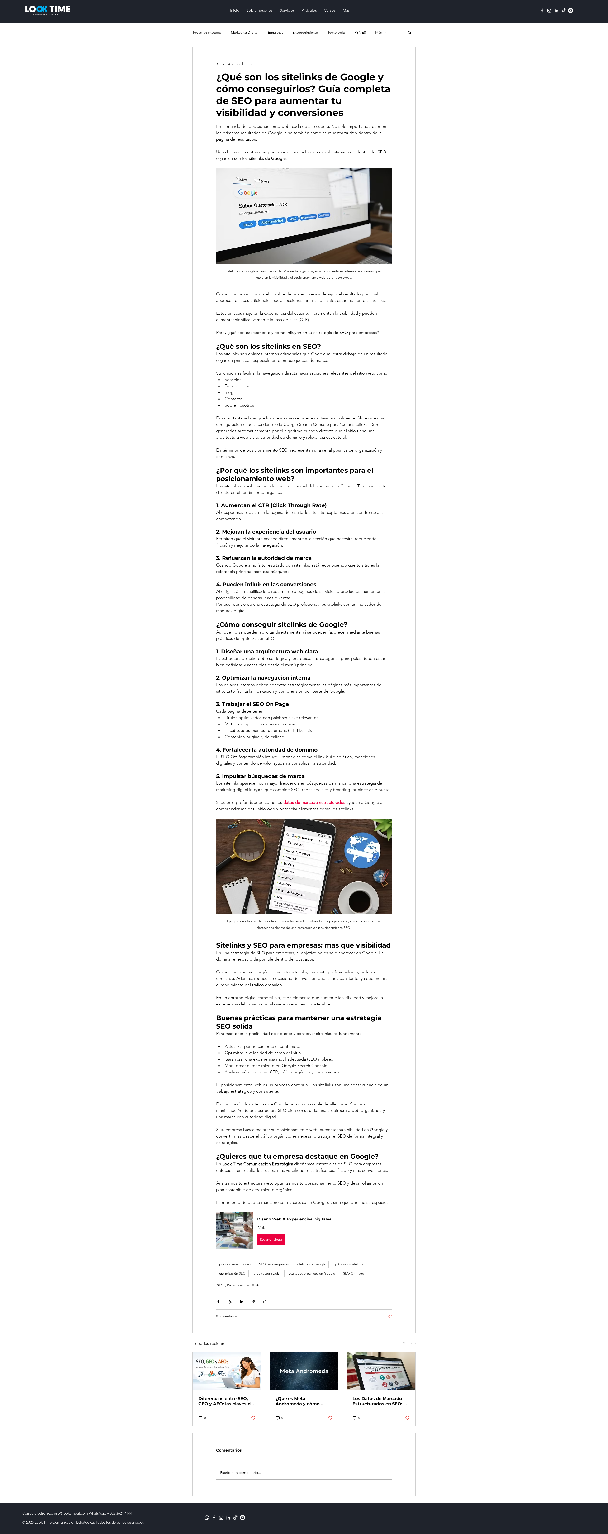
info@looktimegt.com (71, 1513)
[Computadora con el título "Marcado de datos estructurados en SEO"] (381, 1371)
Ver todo (409, 1343)
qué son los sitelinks (348, 1264)
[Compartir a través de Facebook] (218, 1301)
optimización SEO (232, 1273)
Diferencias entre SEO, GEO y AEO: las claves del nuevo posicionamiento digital (226, 1401)
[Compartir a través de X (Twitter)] (230, 1301)
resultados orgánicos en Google (311, 1273)
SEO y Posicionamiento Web (238, 1285)
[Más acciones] (389, 64)
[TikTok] (563, 10)
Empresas (275, 32)
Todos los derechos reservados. (120, 1522)
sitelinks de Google (311, 1264)
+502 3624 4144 (119, 1513)
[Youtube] (570, 10)
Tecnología (336, 32)
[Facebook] (542, 10)
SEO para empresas (274, 1264)
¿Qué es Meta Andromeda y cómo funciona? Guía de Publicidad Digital (298, 1401)
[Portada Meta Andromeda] (304, 1371)
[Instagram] (549, 10)
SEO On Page (353, 1273)
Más (378, 32)
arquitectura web (266, 1273)
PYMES (360, 32)
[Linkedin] (556, 10)
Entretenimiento (305, 32)
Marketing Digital (244, 32)
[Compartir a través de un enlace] (253, 1301)
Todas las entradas (206, 32)
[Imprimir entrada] (265, 1301)
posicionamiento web (235, 1264)
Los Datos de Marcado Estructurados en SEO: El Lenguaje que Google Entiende (380, 1401)
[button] (409, 32)
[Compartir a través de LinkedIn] (241, 1301)
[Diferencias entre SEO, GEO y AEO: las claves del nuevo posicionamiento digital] (227, 1371)
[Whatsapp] (206, 1517)
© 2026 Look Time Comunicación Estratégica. (59, 1522)
